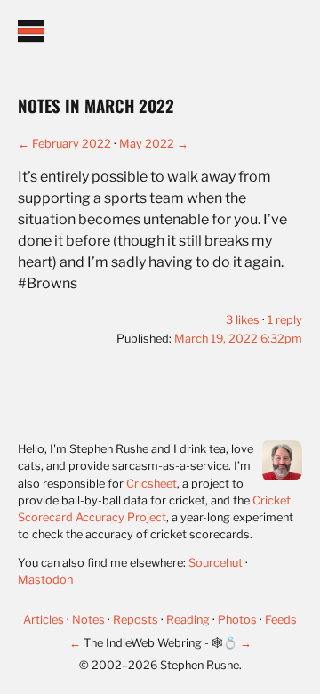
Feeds (281, 619)
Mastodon (45, 579)
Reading (189, 619)
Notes (90, 619)
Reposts (137, 619)
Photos (239, 619)
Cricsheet (151, 483)
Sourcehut (215, 562)
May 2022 (146, 143)
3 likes (243, 320)
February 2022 (71, 143)
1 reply (285, 320)
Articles (45, 619)
